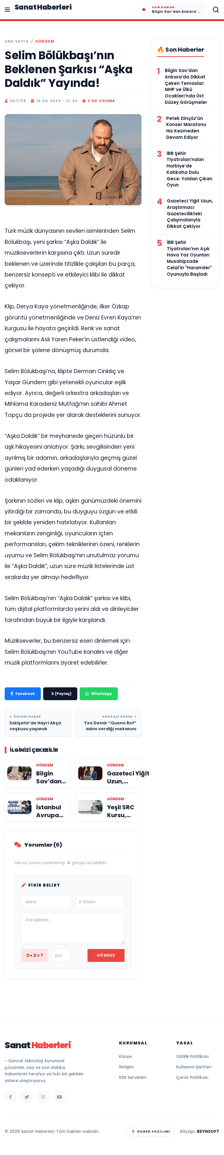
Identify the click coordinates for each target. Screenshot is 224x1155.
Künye (125, 1056)
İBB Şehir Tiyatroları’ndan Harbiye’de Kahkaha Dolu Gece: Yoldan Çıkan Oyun (189, 169)
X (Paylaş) (61, 693)
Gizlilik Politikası (192, 1056)
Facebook (25, 693)
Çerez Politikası (192, 1077)
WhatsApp (101, 693)
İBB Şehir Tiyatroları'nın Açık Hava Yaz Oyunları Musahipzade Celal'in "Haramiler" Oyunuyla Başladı (189, 258)
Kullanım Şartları (193, 1067)
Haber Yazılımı (153, 1131)
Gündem (44, 41)
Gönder (106, 955)
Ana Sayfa (17, 41)
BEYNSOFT (208, 1131)
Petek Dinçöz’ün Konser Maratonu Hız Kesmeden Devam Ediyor (186, 127)
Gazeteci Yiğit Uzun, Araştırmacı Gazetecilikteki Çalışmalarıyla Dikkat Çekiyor (190, 213)
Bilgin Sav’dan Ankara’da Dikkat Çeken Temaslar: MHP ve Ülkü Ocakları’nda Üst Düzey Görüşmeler (186, 86)
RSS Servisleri (132, 1077)
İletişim (126, 1067)
